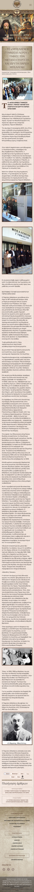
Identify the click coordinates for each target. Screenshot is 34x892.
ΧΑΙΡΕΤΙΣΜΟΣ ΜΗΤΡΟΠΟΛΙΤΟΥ (17, 817)
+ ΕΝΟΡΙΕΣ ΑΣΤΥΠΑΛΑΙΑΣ (17, 849)
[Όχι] (32, 884)
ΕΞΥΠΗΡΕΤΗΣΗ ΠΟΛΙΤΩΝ (17, 855)
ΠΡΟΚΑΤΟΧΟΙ (17, 826)
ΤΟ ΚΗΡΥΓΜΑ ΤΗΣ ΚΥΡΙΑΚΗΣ (17, 823)
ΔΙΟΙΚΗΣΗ (17, 840)
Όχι (22, 889)
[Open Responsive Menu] (30, 4)
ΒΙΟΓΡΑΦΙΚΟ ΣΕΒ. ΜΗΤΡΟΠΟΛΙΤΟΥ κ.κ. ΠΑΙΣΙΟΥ (17, 820)
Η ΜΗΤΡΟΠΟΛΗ (17, 833)
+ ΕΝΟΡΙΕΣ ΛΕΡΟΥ (17, 843)
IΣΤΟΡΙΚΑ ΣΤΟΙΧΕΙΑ (17, 837)
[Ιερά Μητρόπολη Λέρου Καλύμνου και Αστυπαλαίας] (17, 3)
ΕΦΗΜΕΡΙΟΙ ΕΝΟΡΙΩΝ (17, 859)
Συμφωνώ (15, 889)
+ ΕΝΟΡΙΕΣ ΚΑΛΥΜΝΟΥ (17, 846)
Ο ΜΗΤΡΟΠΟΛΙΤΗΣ (17, 813)
